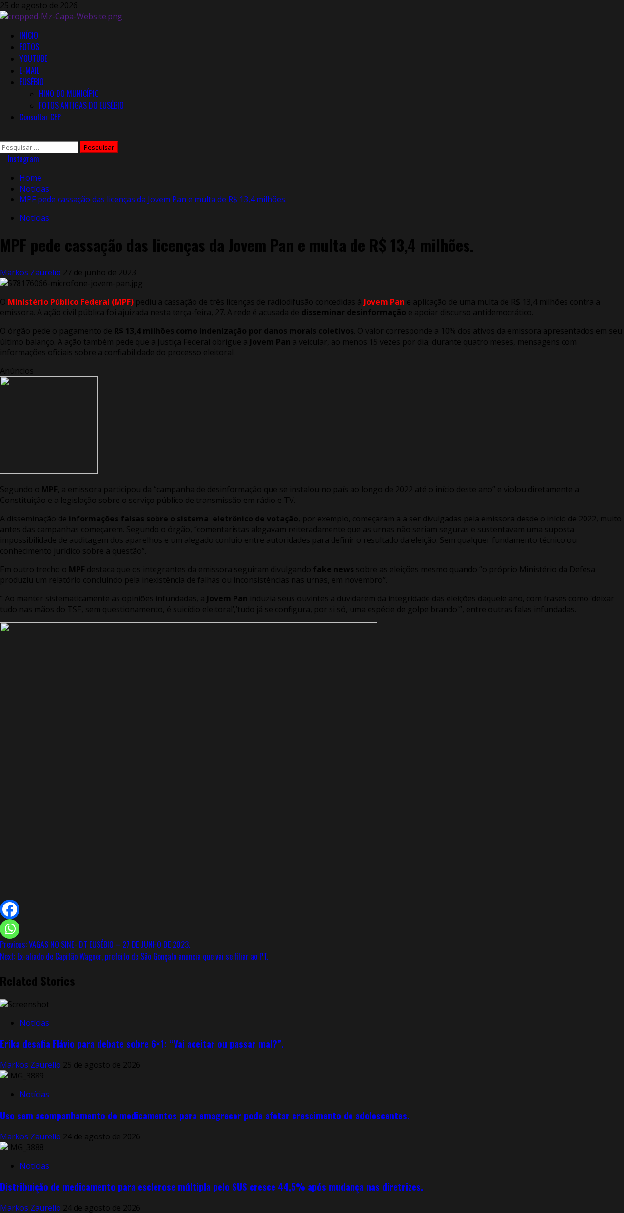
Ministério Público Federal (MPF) (71, 301)
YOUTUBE (33, 58)
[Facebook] (10, 909)
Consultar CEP (40, 117)
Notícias (34, 217)
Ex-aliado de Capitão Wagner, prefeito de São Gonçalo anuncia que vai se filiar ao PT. (134, 956)
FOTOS (29, 47)
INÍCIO (29, 35)
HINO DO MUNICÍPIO (69, 93)
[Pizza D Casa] (49, 470)
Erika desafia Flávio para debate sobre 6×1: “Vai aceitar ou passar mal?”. (142, 1043)
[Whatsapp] (10, 929)
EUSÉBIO (32, 82)
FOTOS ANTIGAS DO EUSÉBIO (81, 105)
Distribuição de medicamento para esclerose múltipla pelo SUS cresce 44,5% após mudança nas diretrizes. (211, 1186)
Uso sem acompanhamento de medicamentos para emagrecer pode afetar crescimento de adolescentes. (205, 1115)
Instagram (22, 159)
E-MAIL (29, 70)
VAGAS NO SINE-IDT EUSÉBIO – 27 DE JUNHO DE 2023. (95, 944)
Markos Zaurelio (31, 272)
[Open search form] (3, 136)
